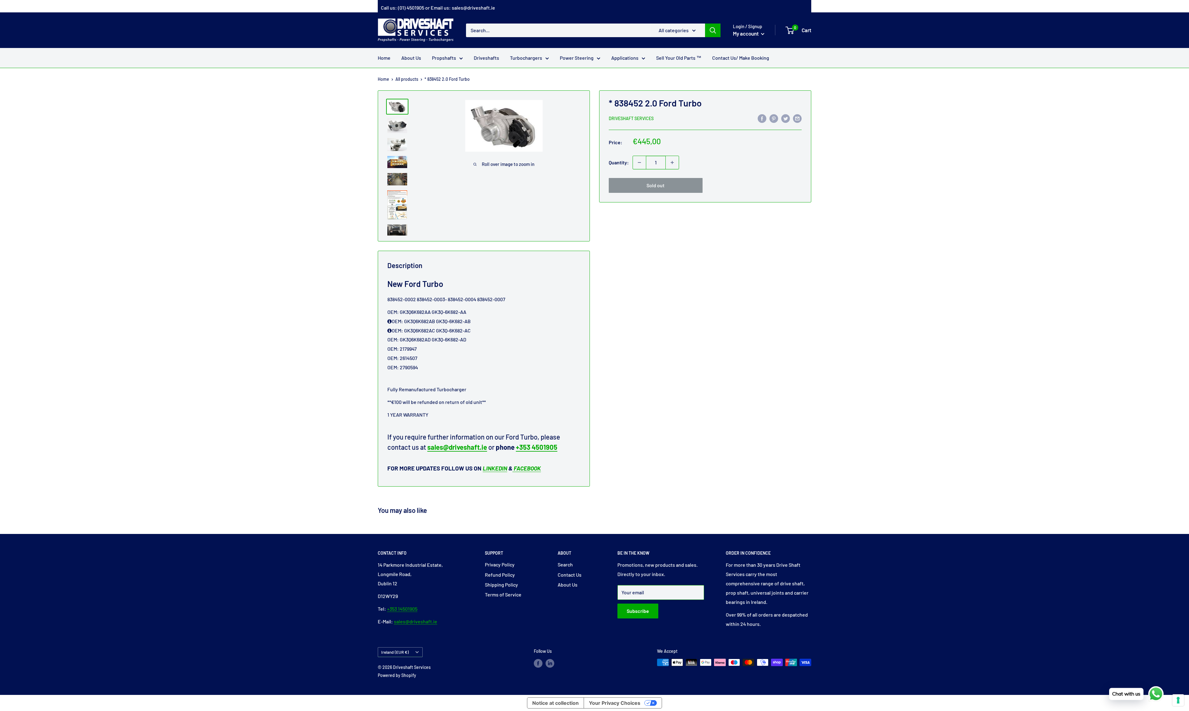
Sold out (655, 185)
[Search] (713, 30)
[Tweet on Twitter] (785, 118)
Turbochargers (526, 58)
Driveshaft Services (631, 118)
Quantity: (619, 162)
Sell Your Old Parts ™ (678, 58)
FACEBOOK (526, 468)
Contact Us (569, 575)
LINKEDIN (495, 468)
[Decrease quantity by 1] (639, 162)
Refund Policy (500, 575)
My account (746, 33)
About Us (411, 58)
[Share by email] (797, 118)
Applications (624, 58)
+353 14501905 (402, 609)
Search (565, 564)
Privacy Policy (500, 564)
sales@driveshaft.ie (473, 8)
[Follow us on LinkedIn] (550, 663)
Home (384, 58)
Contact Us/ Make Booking (740, 58)
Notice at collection (555, 703)
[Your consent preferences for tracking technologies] (1178, 700)
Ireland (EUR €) (395, 652)
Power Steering (577, 58)
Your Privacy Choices (614, 703)
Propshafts (444, 58)
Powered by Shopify (397, 675)
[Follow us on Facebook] (538, 663)
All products (406, 79)
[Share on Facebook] (762, 118)
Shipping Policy (501, 584)
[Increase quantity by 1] (672, 162)
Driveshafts (486, 58)
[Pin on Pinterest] (773, 118)
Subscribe (638, 611)
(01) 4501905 (411, 8)
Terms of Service (503, 594)
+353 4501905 (536, 447)
